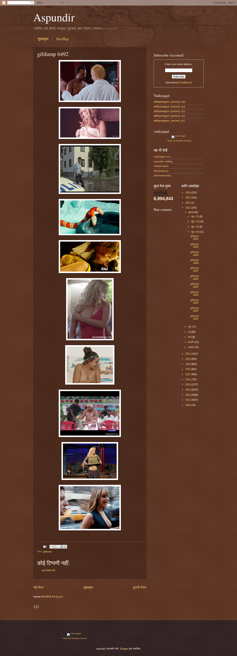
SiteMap (62, 38)
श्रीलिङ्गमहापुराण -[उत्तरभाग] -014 (169, 106)
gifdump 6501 (194, 237)
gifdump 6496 (194, 277)
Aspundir (54, 17)
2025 (188, 197)
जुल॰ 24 (195, 221)
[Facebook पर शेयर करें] (62, 547)
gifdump (47, 551)
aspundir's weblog (163, 161)
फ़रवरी (191, 342)
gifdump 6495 (194, 285)
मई (189, 332)
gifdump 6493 (194, 301)
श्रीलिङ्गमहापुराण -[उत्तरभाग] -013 (169, 111)
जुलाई (191, 212)
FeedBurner (186, 82)
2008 (188, 405)
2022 (188, 207)
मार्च (190, 337)
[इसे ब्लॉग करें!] (55, 547)
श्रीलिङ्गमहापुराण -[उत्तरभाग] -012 (169, 116)
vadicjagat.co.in (162, 156)
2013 (188, 394)
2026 (188, 192)
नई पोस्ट (38, 587)
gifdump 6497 (194, 269)
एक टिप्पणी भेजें (48, 570)
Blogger (124, 648)
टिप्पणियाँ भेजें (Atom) (53, 596)
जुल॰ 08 (195, 231)
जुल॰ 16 (195, 226)
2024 (188, 202)
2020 (188, 359)
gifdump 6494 (194, 293)
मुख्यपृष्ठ (43, 38)
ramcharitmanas (162, 175)
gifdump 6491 (194, 317)
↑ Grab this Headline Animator (178, 141)
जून (190, 326)
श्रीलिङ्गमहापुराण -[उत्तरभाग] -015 (169, 102)
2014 (188, 389)
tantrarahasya (161, 171)
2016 (188, 379)
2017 (188, 374)
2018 (188, 369)
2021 (188, 353)
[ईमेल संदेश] (44, 546)
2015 (188, 384)
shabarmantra (161, 166)
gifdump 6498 (194, 261)
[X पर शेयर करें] (58, 547)
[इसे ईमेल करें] (51, 547)
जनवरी (191, 347)
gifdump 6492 (194, 309)
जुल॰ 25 (195, 216)
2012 (188, 399)
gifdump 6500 (194, 245)
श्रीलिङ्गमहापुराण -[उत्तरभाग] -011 (169, 120)
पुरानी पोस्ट (139, 587)
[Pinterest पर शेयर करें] (65, 547)
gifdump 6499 (194, 253)
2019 (188, 364)
